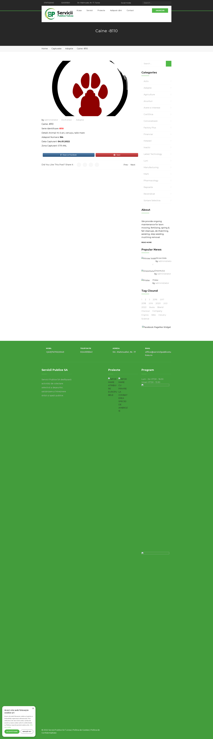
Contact (130, 10)
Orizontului (159, 271)
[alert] (19, 721)
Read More (146, 242)
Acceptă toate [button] (12, 731)
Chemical (145, 311)
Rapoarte (148, 187)
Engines (145, 315)
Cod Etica (148, 114)
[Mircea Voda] (148, 258)
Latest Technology (153, 154)
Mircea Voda (161, 258)
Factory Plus (150, 127)
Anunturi (148, 101)
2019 (151, 303)
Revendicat (149, 194)
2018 (143, 303)
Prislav (155, 280)
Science (145, 319)
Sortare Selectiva (152, 200)
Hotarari (148, 141)
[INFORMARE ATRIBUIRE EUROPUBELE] (112, 387)
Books (152, 307)
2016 (155, 299)
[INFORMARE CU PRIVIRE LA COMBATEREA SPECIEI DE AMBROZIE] (123, 395)
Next (133, 165)
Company (157, 311)
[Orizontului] (147, 271)
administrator (51, 120)
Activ (146, 81)
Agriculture (149, 94)
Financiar (148, 134)
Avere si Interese (152, 108)
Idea (153, 315)
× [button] (33, 708)
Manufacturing (151, 167)
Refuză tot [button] (27, 731)
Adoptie (80, 120)
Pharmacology (151, 180)
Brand (160, 307)
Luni (146, 161)
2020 (158, 303)
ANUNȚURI (160, 11)
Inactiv (147, 147)
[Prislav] (145, 280)
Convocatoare (151, 121)
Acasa (79, 10)
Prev (126, 165)
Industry (162, 315)
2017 (162, 300)
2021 (165, 303)
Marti (146, 174)
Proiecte (101, 10)
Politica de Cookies (81, 730)
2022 (143, 307)
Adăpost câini (116, 10)
